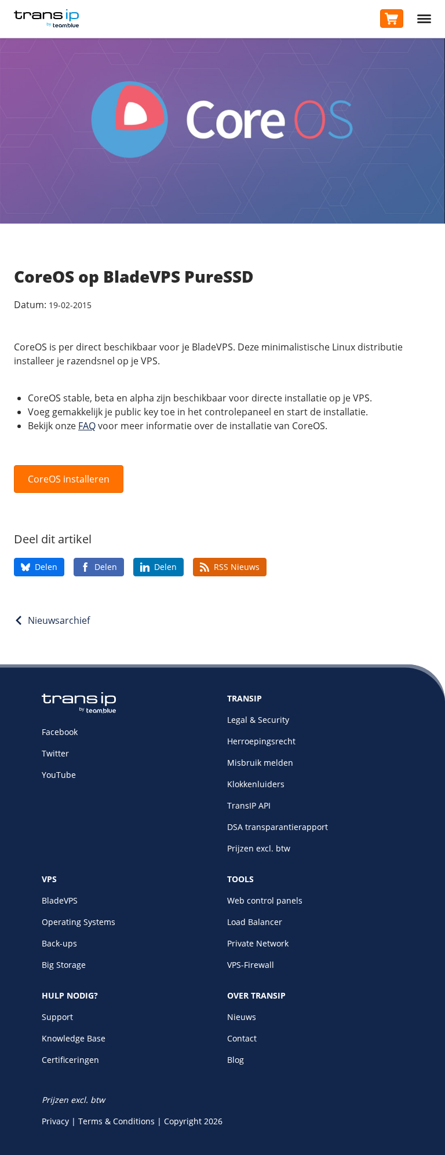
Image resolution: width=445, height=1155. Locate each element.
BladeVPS (60, 900)
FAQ (87, 425)
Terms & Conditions (116, 1121)
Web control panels (264, 900)
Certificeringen (70, 1059)
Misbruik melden (260, 762)
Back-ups (59, 943)
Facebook (60, 731)
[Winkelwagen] (391, 18)
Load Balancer (254, 921)
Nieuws (241, 1016)
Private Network (258, 943)
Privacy (55, 1121)
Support (57, 1016)
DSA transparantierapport (277, 826)
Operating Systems (78, 921)
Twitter (55, 753)
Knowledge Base (73, 1038)
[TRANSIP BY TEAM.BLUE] (79, 710)
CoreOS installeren (69, 479)
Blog (235, 1059)
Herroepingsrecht (261, 741)
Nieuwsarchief (59, 620)
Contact (242, 1038)
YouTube (59, 774)
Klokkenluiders (255, 784)
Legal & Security (258, 719)
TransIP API (249, 805)
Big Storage (64, 964)
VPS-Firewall (250, 964)
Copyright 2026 (193, 1121)
